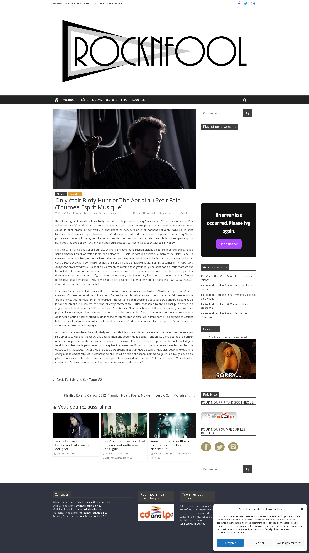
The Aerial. (102, 238)
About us (138, 100)
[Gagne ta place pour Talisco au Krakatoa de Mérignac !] (76, 415)
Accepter (230, 543)
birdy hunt (92, 213)
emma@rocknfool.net (88, 505)
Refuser (259, 543)
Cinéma (97, 100)
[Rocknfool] (154, 51)
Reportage (75, 193)
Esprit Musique (134, 213)
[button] (302, 509)
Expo (124, 100)
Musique (68, 100)
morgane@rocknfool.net (93, 512)
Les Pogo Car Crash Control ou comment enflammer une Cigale (124, 445)
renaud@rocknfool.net (89, 516)
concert (122, 213)
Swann (78, 213)
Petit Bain (159, 213)
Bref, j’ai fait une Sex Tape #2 (77, 379)
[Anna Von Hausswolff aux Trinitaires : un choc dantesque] (172, 415)
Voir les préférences (289, 543)
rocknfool (170, 213)
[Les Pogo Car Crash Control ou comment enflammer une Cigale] (124, 415)
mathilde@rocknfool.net (92, 509)
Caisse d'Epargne (107, 213)
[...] (104, 516)
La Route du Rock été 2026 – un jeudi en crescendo (94, 3)
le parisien (139, 271)
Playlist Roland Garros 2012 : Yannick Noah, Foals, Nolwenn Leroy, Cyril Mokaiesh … (130, 395)
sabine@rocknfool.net (97, 502)
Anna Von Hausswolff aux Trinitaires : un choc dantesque (170, 445)
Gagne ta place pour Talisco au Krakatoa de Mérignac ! (71, 445)
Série (84, 100)
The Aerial (181, 213)
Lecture (111, 100)
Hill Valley (148, 213)
